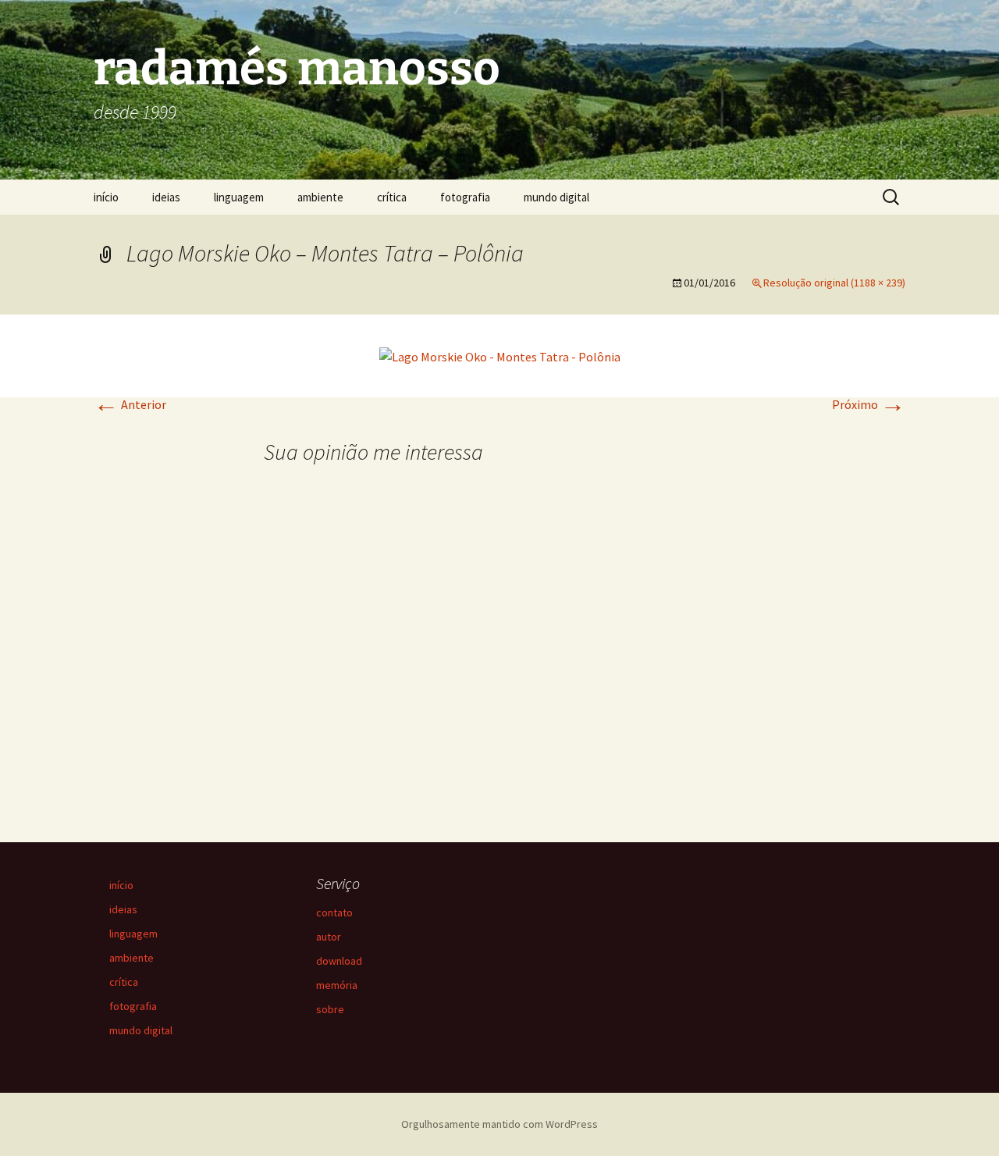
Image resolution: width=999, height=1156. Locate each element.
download (339, 961)
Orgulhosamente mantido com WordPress (499, 1124)
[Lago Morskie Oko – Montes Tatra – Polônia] (499, 355)
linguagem (239, 197)
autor (328, 937)
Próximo (868, 404)
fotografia (465, 197)
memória (336, 985)
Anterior (130, 404)
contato (334, 912)
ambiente (320, 197)
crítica (392, 197)
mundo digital (556, 197)
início (106, 197)
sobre (330, 1009)
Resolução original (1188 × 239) (834, 283)
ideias (166, 197)
